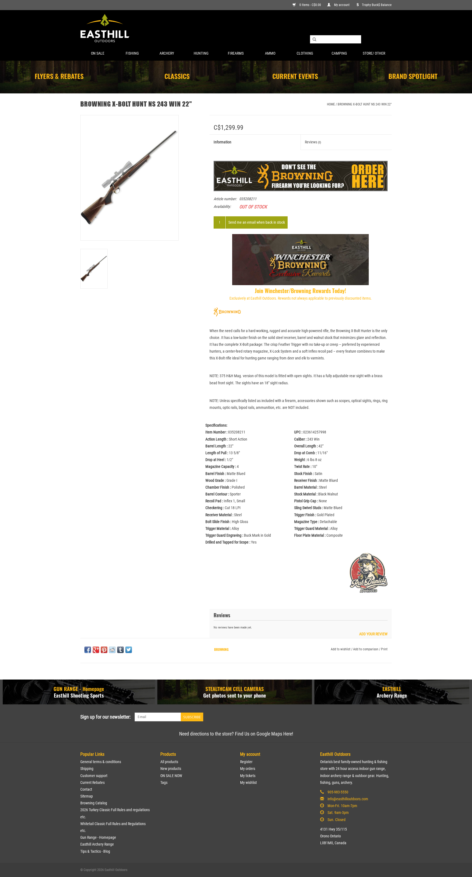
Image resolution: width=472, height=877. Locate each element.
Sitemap (86, 796)
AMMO (270, 53)
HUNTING (201, 53)
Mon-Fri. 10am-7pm (342, 806)
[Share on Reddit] (112, 649)
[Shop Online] (236, 28)
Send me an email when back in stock (256, 222)
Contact (86, 789)
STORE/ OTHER (374, 53)
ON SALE (97, 53)
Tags (163, 782)
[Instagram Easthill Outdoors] (387, 717)
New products (170, 768)
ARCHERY (167, 53)
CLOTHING (305, 53)
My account (341, 5)
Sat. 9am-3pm (338, 812)
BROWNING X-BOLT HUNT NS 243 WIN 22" (365, 104)
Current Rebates (92, 782)
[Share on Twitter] (128, 649)
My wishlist (248, 782)
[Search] (314, 39)
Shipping (86, 768)
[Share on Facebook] (87, 649)
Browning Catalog (93, 803)
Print (384, 649)
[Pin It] (104, 649)
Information (222, 142)
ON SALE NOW (171, 775)
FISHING (132, 53)
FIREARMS (236, 53)
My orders (247, 768)
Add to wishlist (340, 649)
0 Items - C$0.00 (310, 5)
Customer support (93, 775)
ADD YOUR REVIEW (373, 634)
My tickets (247, 775)
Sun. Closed (337, 819)
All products (169, 762)
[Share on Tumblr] (120, 649)
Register (246, 762)
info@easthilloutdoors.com (348, 799)
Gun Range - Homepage (98, 837)
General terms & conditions (100, 762)
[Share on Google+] (96, 649)
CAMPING (339, 53)
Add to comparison (366, 649)
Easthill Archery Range (97, 844)
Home (331, 104)
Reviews (313, 142)
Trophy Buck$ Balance (377, 5)
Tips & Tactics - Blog (95, 851)
